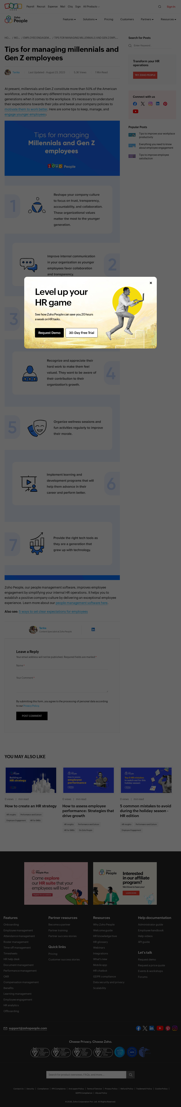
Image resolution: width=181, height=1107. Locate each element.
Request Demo (49, 333)
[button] (151, 283)
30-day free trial (81, 333)
